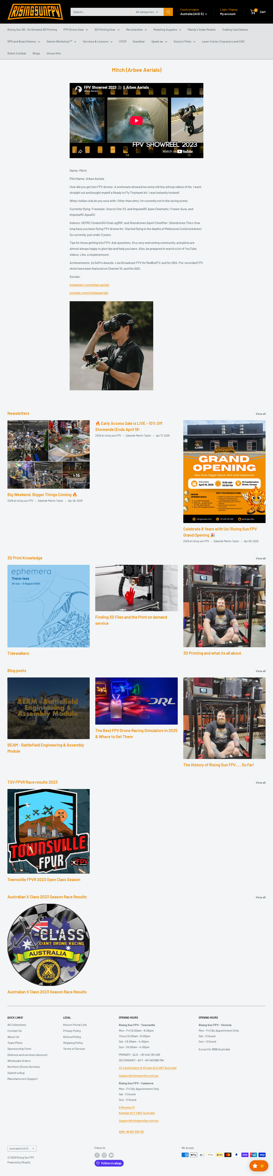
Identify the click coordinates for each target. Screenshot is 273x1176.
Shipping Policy (73, 1042)
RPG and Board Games (21, 41)
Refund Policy (72, 1036)
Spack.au (157, 41)
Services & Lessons (95, 41)
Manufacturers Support (22, 1078)
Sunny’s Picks (182, 41)
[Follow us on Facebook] (97, 1155)
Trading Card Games (235, 29)
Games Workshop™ (59, 41)
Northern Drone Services (23, 1066)
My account (227, 14)
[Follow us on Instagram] (104, 1155)
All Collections (16, 1024)
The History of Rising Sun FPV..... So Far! (218, 764)
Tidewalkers (18, 653)
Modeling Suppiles (165, 29)
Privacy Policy (72, 1030)
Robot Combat (16, 53)
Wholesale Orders (19, 1060)
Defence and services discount (27, 1054)
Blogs (36, 53)
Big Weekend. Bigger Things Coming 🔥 (42, 494)
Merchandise (134, 29)
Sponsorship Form (19, 1048)
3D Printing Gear (105, 29)
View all (261, 413)
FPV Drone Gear (74, 29)
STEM (122, 41)
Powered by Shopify (18, 1162)
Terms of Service (74, 1048)
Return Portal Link (75, 1024)
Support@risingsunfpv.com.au (138, 1075)
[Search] (168, 12)
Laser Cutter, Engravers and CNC (223, 41)
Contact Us (14, 1030)
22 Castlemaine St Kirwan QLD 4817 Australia (147, 1067)
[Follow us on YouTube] (111, 1155)
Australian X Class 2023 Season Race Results (47, 991)
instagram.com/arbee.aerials (89, 285)
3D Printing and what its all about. (212, 653)
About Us (13, 1036)
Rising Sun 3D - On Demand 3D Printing (32, 29)
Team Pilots (14, 1042)
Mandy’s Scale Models (202, 29)
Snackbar (139, 41)
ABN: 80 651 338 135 (131, 1131)
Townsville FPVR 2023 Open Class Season (43, 879)
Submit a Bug (16, 1072)
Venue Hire (54, 53)
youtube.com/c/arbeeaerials (89, 293)
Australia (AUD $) (18, 1148)
